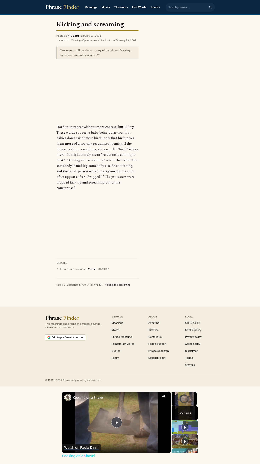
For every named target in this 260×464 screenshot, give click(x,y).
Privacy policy (193, 336)
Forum (115, 357)
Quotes (155, 7)
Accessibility (192, 343)
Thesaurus (121, 7)
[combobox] (187, 7)
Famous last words (123, 343)
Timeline (153, 329)
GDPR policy (192, 322)
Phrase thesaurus (122, 336)
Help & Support (157, 343)
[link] (67, 397)
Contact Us (155, 336)
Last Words (139, 7)
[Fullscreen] (194, 404)
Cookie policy (193, 329)
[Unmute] (178, 404)
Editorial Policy (157, 357)
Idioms (106, 7)
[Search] (210, 7)
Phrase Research (158, 350)
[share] (164, 396)
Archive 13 (95, 284)
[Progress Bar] (184, 401)
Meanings (91, 7)
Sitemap (190, 364)
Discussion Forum (76, 284)
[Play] (174, 404)
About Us (153, 322)
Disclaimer (191, 350)
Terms (189, 357)
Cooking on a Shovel (88, 397)
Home (59, 284)
